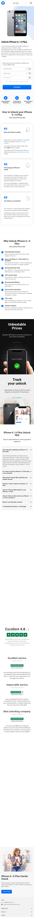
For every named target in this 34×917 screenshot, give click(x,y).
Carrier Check (6, 891)
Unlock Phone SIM (3, 3)
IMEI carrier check (23, 152)
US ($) (17, 3)
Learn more (17, 342)
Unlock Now (17, 87)
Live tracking (16, 398)
